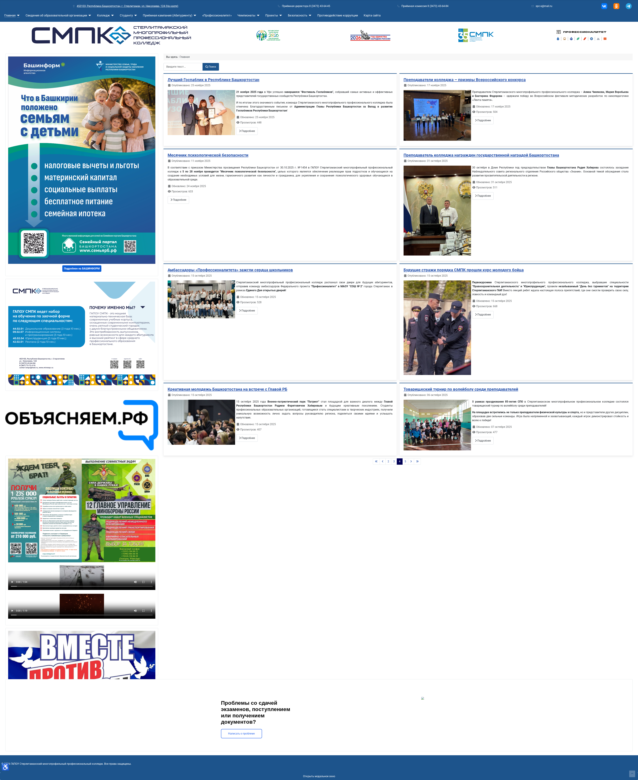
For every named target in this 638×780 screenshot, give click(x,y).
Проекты (271, 15)
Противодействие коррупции (337, 15)
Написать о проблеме (241, 733)
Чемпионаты (246, 15)
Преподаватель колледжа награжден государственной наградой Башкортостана (481, 155)
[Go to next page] (411, 461)
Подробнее (248, 131)
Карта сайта (372, 15)
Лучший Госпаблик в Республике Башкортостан (213, 79)
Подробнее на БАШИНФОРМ (82, 268)
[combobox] (183, 66)
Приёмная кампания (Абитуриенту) (167, 15)
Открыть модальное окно (319, 776)
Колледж (103, 15)
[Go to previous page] (383, 461)
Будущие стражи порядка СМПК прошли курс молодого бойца (464, 270)
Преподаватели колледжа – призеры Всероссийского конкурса (465, 79)
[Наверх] (632, 773)
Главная (10, 15)
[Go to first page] (376, 461)
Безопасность (297, 15)
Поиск (212, 66)
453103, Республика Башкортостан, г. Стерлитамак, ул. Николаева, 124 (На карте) (127, 6)
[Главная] (18, 15)
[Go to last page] (417, 461)
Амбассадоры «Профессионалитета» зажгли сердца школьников (230, 270)
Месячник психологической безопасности (208, 155)
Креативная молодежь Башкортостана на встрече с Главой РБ (227, 389)
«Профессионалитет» (217, 15)
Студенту (126, 15)
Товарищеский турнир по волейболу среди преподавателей (461, 389)
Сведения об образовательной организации (56, 15)
